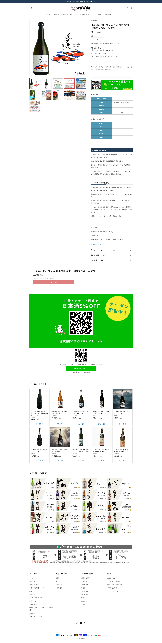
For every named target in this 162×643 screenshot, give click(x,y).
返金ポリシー (33, 604)
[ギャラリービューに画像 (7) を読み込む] (46, 95)
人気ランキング (112, 578)
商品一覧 (32, 581)
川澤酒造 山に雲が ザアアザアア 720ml (60, 450)
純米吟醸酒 (84, 585)
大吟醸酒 (84, 581)
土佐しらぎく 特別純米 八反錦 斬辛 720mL (122, 450)
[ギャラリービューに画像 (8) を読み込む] (57, 95)
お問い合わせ (33, 594)
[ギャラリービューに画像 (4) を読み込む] (69, 83)
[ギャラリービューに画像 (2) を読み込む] (46, 83)
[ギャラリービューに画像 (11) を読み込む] (34, 106)
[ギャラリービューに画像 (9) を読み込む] (69, 95)
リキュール (58, 585)
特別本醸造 (84, 594)
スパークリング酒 (112, 591)
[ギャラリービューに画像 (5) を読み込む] (81, 83)
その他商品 (58, 588)
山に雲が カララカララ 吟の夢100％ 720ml (80, 412)
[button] (31, 8)
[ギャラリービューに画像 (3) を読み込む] (57, 83)
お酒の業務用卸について (37, 588)
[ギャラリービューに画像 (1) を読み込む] (34, 83)
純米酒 (83, 598)
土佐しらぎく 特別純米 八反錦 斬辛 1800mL (101, 450)
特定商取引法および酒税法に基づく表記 (41, 609)
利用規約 (32, 613)
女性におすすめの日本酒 (114, 585)
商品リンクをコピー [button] (99, 244)
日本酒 (57, 578)
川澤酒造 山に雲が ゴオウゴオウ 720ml (39, 450)
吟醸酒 (83, 588)
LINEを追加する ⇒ (81, 368)
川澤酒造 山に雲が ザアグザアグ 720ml (122, 412)
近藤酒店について (34, 585)
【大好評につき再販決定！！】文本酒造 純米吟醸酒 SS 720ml (39, 413)
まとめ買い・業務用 (113, 581)
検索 (30, 591)
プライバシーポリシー (36, 616)
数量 (92, 36)
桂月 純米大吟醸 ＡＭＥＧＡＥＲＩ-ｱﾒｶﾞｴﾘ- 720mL (80, 450)
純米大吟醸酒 (85, 578)
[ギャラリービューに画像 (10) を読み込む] (81, 95)
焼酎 (56, 581)
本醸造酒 (84, 601)
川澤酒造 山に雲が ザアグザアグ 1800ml (101, 412)
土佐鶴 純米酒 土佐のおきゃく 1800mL (60, 412)
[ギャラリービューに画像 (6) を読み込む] (34, 95)
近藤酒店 (83, 638)
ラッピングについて (35, 598)
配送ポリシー (33, 601)
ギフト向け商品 (112, 588)
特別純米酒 (84, 591)
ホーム (31, 578)
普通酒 (83, 604)
